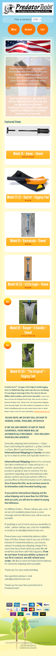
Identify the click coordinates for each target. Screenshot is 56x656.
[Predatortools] (28, 11)
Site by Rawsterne (28, 645)
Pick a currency (22, 19)
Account (28, 29)
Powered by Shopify (28, 648)
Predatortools (27, 643)
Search (21, 621)
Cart (42, 29)
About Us (33, 621)
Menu (13, 29)
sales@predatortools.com (42, 411)
